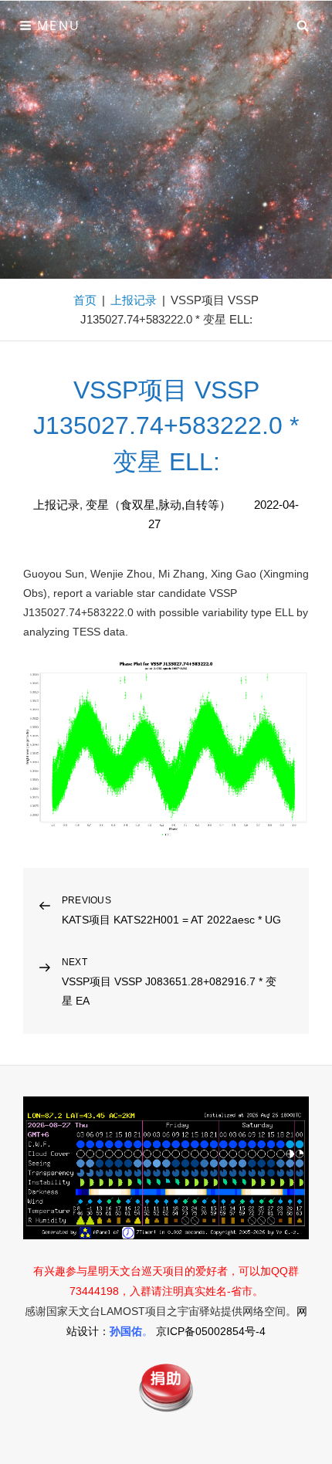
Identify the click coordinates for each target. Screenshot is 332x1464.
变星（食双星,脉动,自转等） (158, 504)
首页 (85, 300)
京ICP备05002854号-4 (211, 1331)
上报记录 (133, 300)
